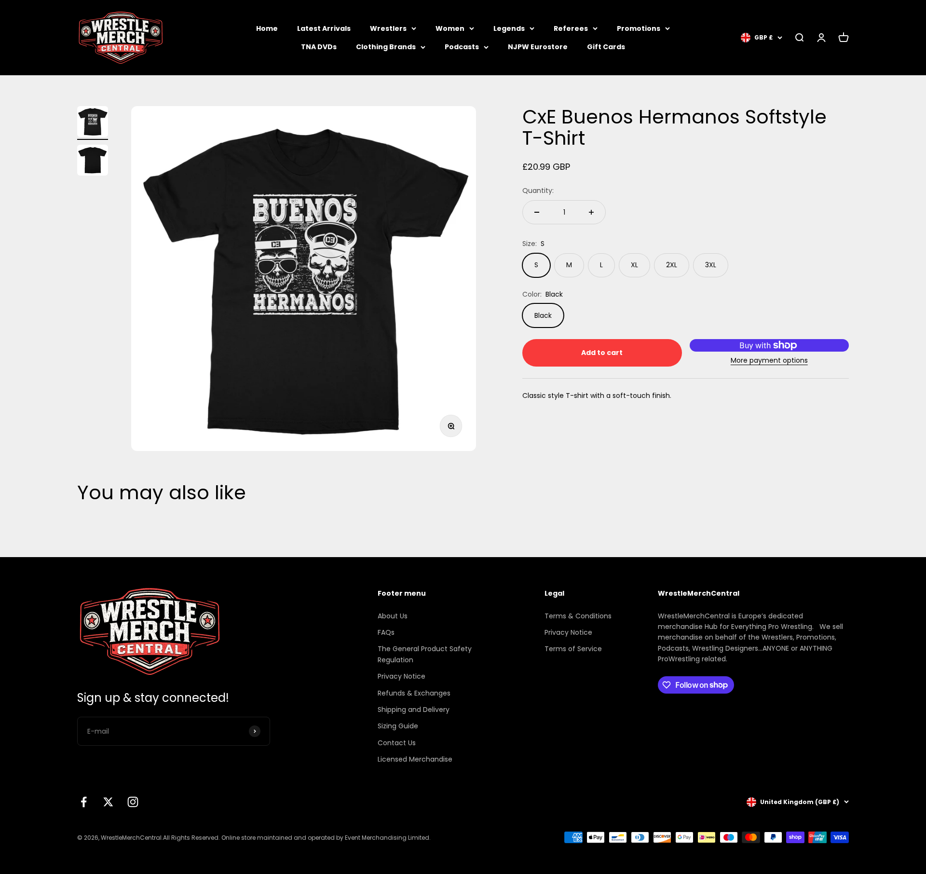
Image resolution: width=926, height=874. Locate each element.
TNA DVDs (319, 47)
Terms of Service (573, 649)
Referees (571, 28)
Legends (509, 28)
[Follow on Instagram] (132, 801)
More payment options (769, 360)
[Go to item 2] (92, 161)
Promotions (638, 28)
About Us (393, 616)
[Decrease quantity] (537, 212)
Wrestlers (388, 28)
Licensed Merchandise (415, 759)
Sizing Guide (398, 726)
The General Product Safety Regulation (425, 654)
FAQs (386, 632)
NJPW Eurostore (538, 47)
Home (267, 28)
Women (450, 28)
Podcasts (462, 47)
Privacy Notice (401, 676)
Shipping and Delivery (413, 709)
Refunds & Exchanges (414, 693)
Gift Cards (606, 47)
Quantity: (538, 191)
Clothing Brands (386, 47)
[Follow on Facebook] (83, 801)
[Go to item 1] (92, 123)
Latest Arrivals (324, 28)
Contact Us (397, 743)
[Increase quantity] (591, 212)
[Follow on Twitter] (108, 801)
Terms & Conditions (578, 616)
